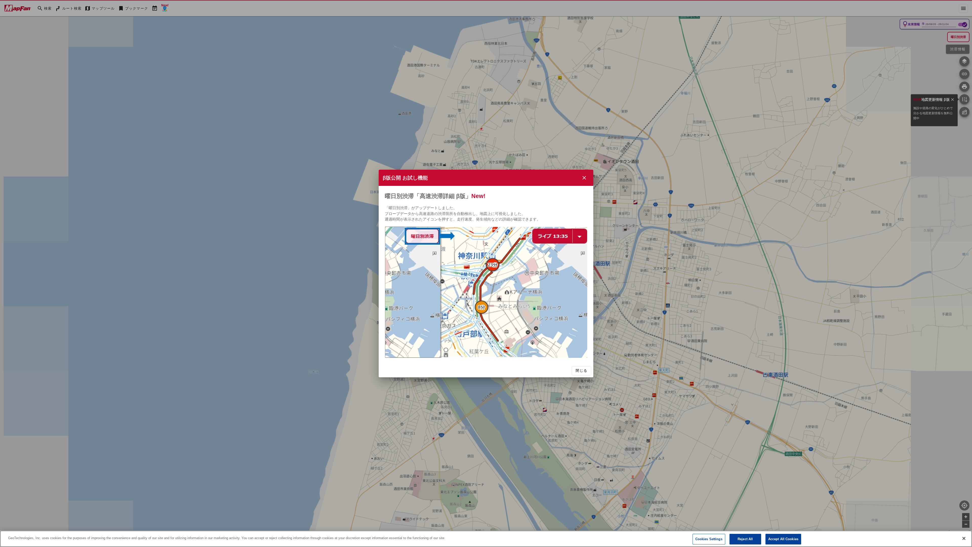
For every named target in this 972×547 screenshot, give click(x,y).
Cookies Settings (708, 539)
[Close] (963, 538)
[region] (486, 539)
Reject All (745, 539)
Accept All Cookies (783, 539)
